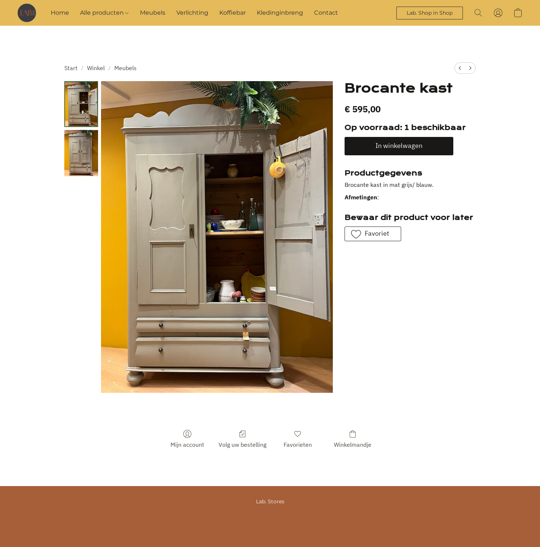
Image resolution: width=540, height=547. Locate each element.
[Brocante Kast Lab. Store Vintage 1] (81, 153)
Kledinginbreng (280, 12)
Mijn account (187, 444)
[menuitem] (460, 68)
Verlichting (192, 12)
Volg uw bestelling (242, 444)
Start (71, 68)
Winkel (96, 68)
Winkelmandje (352, 444)
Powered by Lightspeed (270, 527)
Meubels (152, 12)
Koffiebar (232, 12)
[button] (27, 13)
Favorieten (298, 444)
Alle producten (102, 12)
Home (60, 12)
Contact (326, 12)
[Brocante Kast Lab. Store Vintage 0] (81, 104)
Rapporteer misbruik (270, 515)
